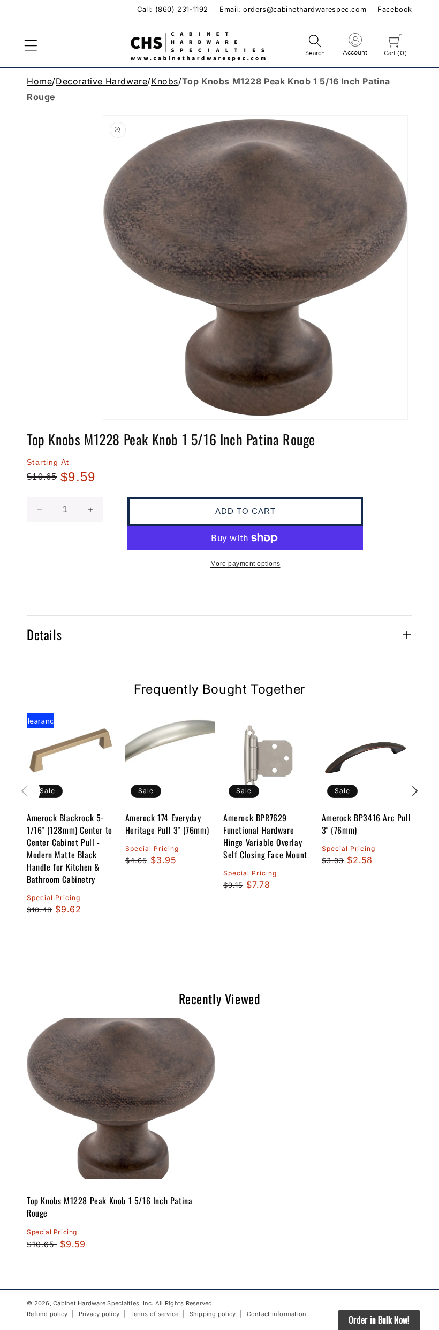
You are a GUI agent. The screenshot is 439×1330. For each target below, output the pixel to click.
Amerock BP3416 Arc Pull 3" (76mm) (366, 824)
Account (355, 46)
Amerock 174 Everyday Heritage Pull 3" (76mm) (167, 824)
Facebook (394, 9)
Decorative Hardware (101, 81)
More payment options (245, 563)
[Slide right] (415, 791)
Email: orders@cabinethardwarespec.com (293, 9)
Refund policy (47, 1314)
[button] (30, 46)
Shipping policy (213, 1314)
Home (39, 81)
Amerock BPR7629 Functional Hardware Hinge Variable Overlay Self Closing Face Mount (265, 836)
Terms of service (154, 1314)
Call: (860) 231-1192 (172, 9)
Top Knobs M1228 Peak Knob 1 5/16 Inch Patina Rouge (109, 1206)
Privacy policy (99, 1314)
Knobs (164, 81)
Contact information (277, 1314)
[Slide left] (24, 791)
